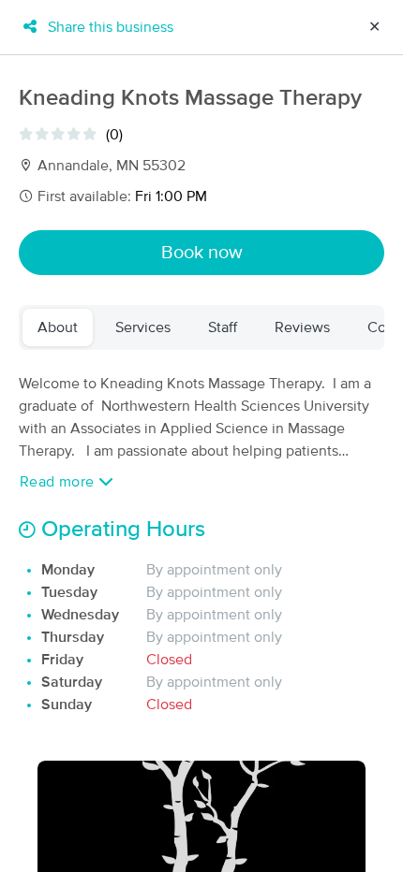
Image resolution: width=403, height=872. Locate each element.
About (57, 327)
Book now (202, 252)
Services (143, 327)
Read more (59, 481)
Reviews (302, 327)
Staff (222, 327)
